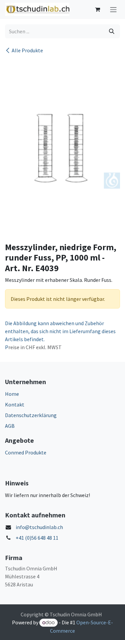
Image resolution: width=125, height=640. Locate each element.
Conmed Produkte (25, 452)
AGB (10, 425)
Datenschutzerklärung (31, 415)
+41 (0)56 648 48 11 (37, 537)
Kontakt (14, 404)
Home (12, 393)
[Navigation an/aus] (113, 9)
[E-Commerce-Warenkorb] (97, 9)
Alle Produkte (27, 50)
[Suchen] (111, 31)
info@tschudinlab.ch (39, 527)
